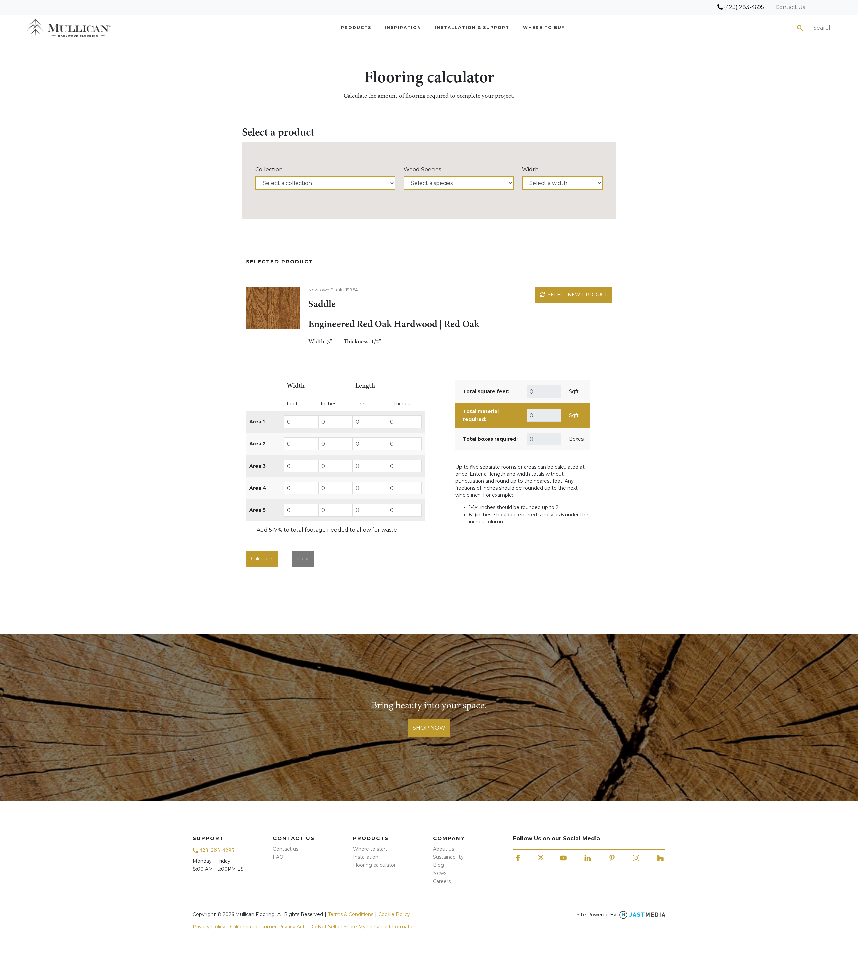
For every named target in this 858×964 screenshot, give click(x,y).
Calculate (261, 559)
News (439, 873)
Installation (365, 857)
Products (356, 27)
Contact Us (790, 7)
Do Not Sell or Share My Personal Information (363, 927)
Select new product (576, 295)
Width (530, 169)
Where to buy (544, 27)
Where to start (370, 849)
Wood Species (422, 169)
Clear (303, 559)
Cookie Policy (394, 914)
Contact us (285, 849)
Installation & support (472, 27)
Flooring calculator (374, 865)
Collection (269, 169)
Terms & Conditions (350, 914)
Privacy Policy (209, 927)
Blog (438, 865)
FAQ (278, 857)
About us (443, 849)
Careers (442, 881)
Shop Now (429, 728)
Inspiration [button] (403, 27)
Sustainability (448, 857)
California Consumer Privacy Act (267, 927)
